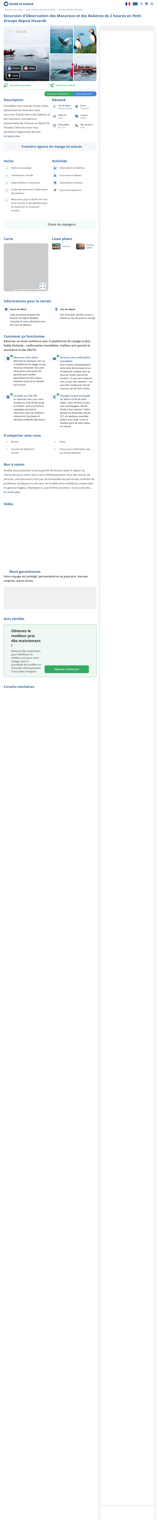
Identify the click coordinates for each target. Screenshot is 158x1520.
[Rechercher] (141, 3)
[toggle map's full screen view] (43, 286)
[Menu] (151, 3)
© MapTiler (19, 290)
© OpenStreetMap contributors (34, 290)
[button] (27, 53)
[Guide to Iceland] (18, 4)
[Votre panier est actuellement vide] (146, 3)
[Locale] (128, 3)
